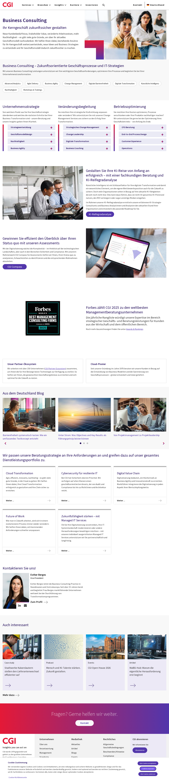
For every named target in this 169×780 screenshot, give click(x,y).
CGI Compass (15, 266)
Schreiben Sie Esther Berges (25, 605)
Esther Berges (38, 574)
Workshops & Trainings (32, 90)
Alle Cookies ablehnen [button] (148, 774)
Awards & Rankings (134, 329)
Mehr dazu (9, 695)
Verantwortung (46, 748)
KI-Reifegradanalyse (100, 214)
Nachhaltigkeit (11, 90)
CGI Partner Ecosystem (55, 368)
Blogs (74, 752)
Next (163, 443)
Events (74, 757)
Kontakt (137, 5)
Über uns (43, 744)
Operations (127, 148)
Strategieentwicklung (21, 127)
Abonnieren (139, 750)
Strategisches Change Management (82, 127)
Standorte (44, 757)
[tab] (81, 443)
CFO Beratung (128, 127)
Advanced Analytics (13, 83)
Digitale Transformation (125, 83)
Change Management (73, 83)
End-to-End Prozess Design (134, 134)
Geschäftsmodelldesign (21, 134)
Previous (5, 443)
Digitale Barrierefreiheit (98, 83)
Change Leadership (75, 134)
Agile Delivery (32, 83)
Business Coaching (74, 148)
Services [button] (26, 5)
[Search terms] (103, 5)
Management (45, 752)
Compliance (108, 756)
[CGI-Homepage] (8, 4)
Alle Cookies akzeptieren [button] (148, 763)
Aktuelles (75, 744)
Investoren (92, 5)
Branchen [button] (43, 5)
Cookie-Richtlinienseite (18, 777)
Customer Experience (131, 141)
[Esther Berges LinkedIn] (19, 605)
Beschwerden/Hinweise (113, 751)
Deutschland (157, 5)
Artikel (74, 748)
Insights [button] (59, 5)
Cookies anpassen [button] (148, 769)
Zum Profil (36, 602)
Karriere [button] (74, 5)
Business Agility (51, 83)
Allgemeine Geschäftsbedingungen (113, 746)
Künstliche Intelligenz (150, 83)
